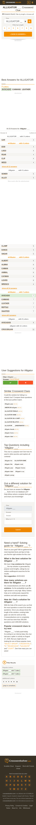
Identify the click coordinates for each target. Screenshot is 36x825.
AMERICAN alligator (13, 407)
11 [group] (17, 682)
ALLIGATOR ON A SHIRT (14, 418)
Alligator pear (11, 404)
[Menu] (32, 2)
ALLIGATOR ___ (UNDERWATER (17, 425)
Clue (7, 18)
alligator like (8, 464)
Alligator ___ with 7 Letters (11, 670)
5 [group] (8, 682)
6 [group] (11, 682)
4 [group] (6, 682)
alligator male (19, 464)
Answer (8, 512)
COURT (11, 648)
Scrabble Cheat (9, 766)
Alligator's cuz (19, 471)
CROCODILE (14, 379)
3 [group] (3, 682)
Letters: (5, 86)
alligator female (12, 429)
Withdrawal (26, 808)
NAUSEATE (24, 646)
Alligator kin (8, 460)
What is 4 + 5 (10, 519)
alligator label (11, 436)
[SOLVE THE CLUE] (29, 21)
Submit (18, 530)
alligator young (9, 475)
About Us (15, 808)
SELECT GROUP (11, 644)
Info (20, 808)
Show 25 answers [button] (18, 34)
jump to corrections (9, 685)
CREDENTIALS (25, 644)
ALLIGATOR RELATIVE (14, 422)
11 (31, 28)
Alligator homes (20, 468)
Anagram (18, 766)
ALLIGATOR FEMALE (13, 411)
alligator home (11, 433)
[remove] (25, 21)
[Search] (28, 2)
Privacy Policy (9, 805)
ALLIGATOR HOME (13, 415)
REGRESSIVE (13, 646)
